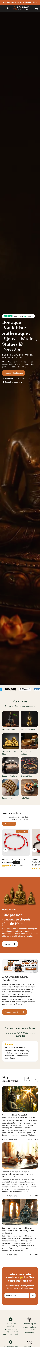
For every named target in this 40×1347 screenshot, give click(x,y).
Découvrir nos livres (14, 1012)
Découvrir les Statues (13, 373)
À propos (10, 944)
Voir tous (9, 823)
